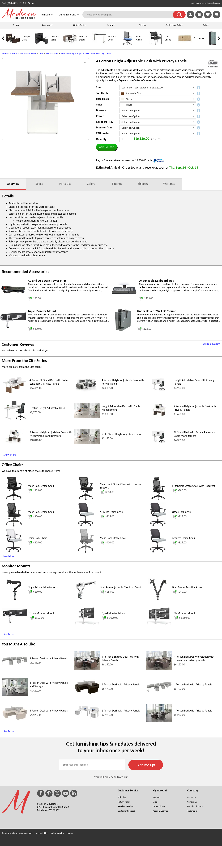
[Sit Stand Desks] (99, 44)
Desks (16, 25)
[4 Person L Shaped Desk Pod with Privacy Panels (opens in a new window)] (87, 669)
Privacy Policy (57, 833)
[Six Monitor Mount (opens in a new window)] (159, 624)
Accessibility (42, 833)
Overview (13, 184)
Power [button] (100, 116)
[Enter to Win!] (199, 17)
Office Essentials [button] (69, 14)
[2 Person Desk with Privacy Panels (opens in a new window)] (87, 720)
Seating (111, 25)
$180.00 (37, 592)
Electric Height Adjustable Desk (47, 408)
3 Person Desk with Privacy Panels (48, 658)
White (128, 104)
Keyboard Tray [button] (104, 122)
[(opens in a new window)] (213, 62)
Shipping (143, 184)
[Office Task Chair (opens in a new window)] (158, 526)
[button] (179, 14)
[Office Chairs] (127, 44)
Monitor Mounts (16, 566)
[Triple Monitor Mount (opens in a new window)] (13, 327)
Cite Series (213, 67)
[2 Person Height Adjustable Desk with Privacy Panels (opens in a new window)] (159, 417)
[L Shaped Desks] (42, 44)
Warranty (169, 184)
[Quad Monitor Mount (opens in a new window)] (87, 624)
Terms (70, 833)
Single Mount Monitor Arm (43, 587)
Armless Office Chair (111, 512)
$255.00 (109, 592)
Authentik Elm (133, 93)
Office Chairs (79, 25)
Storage (143, 25)
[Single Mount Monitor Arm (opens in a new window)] (14, 601)
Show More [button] (8, 556)
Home (5, 53)
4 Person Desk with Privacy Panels (121, 684)
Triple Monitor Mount (41, 613)
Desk (41, 53)
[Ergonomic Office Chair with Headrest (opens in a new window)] (158, 500)
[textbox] (92, 765)
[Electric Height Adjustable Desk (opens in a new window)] (15, 421)
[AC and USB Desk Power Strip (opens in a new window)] (13, 293)
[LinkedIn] (73, 793)
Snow (128, 99)
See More (8, 634)
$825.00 (109, 516)
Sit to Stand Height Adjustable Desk (121, 434)
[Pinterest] (49, 793)
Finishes (117, 184)
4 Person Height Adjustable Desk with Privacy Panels (86, 53)
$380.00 (181, 490)
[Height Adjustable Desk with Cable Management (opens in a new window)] (87, 417)
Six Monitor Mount (184, 613)
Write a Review (211, 344)
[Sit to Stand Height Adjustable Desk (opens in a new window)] (87, 443)
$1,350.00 (184, 618)
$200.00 (37, 516)
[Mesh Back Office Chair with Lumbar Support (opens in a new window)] (86, 500)
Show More (9, 455)
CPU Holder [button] (102, 133)
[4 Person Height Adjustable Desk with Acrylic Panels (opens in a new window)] (87, 391)
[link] (216, 14)
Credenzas (199, 38)
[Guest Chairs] (156, 44)
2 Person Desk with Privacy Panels (121, 710)
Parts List (65, 184)
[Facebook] (40, 793)
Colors (91, 184)
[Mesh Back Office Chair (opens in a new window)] (14, 500)
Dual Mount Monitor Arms (187, 587)
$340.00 (181, 592)
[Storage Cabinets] (213, 44)
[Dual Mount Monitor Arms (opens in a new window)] (158, 601)
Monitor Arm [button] (104, 127)
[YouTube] (65, 793)
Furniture (14, 53)
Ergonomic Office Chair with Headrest (193, 486)
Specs (39, 184)
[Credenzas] (185, 44)
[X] (57, 793)
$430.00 (109, 542)
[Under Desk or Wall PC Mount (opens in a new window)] (123, 331)
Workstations (52, 53)
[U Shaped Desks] (13, 44)
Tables (206, 25)
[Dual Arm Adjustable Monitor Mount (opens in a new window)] (86, 601)
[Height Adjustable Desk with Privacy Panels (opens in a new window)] (159, 391)
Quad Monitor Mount (114, 613)
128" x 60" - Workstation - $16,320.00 (142, 87)
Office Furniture (28, 53)
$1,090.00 (112, 618)
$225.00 (37, 490)
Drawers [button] (101, 110)
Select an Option (130, 110)
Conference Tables (174, 25)
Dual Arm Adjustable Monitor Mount (120, 587)
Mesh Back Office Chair (41, 486)
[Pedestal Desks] (70, 44)
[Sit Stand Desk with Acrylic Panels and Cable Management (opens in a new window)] (159, 443)
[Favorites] (208, 17)
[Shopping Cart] (216, 14)
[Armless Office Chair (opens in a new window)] (86, 526)
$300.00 (109, 492)
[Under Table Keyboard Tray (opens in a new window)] (124, 296)
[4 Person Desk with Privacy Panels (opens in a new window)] (87, 694)
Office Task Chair (181, 512)
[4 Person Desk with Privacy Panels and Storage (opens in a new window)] (15, 695)
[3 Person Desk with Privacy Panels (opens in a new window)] (15, 664)
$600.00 (39, 618)
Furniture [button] (47, 14)
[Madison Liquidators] (19, 18)
